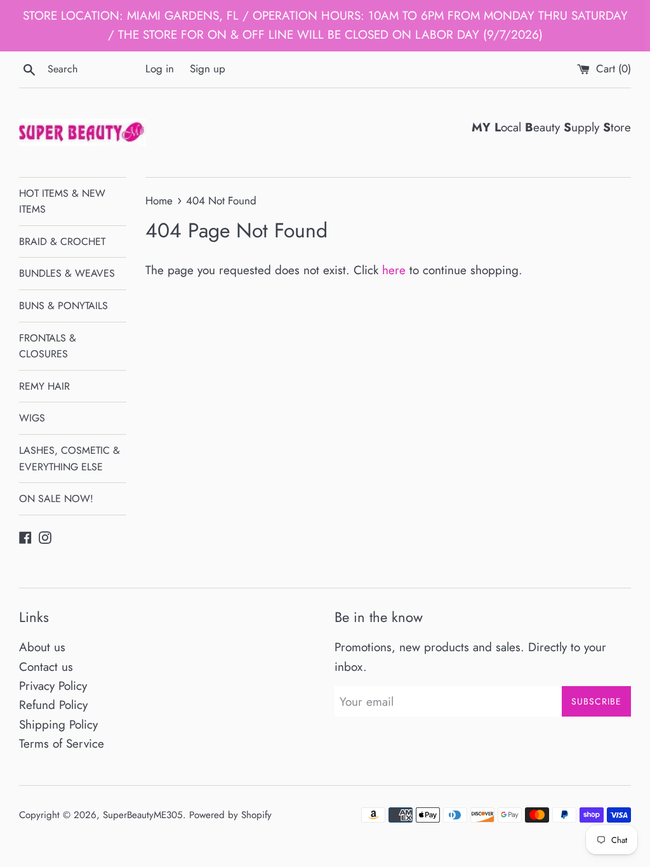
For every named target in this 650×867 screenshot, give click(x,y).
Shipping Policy (58, 724)
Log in (159, 68)
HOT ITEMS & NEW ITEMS (62, 201)
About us (42, 647)
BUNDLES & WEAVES (67, 273)
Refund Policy (53, 704)
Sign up (207, 68)
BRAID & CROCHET (62, 241)
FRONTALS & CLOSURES (47, 346)
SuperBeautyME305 (143, 815)
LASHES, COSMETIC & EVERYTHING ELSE (69, 458)
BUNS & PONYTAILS (63, 305)
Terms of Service (61, 743)
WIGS (32, 418)
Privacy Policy (53, 685)
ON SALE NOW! (56, 498)
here (394, 270)
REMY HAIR (44, 386)
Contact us (46, 666)
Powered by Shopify (230, 815)
